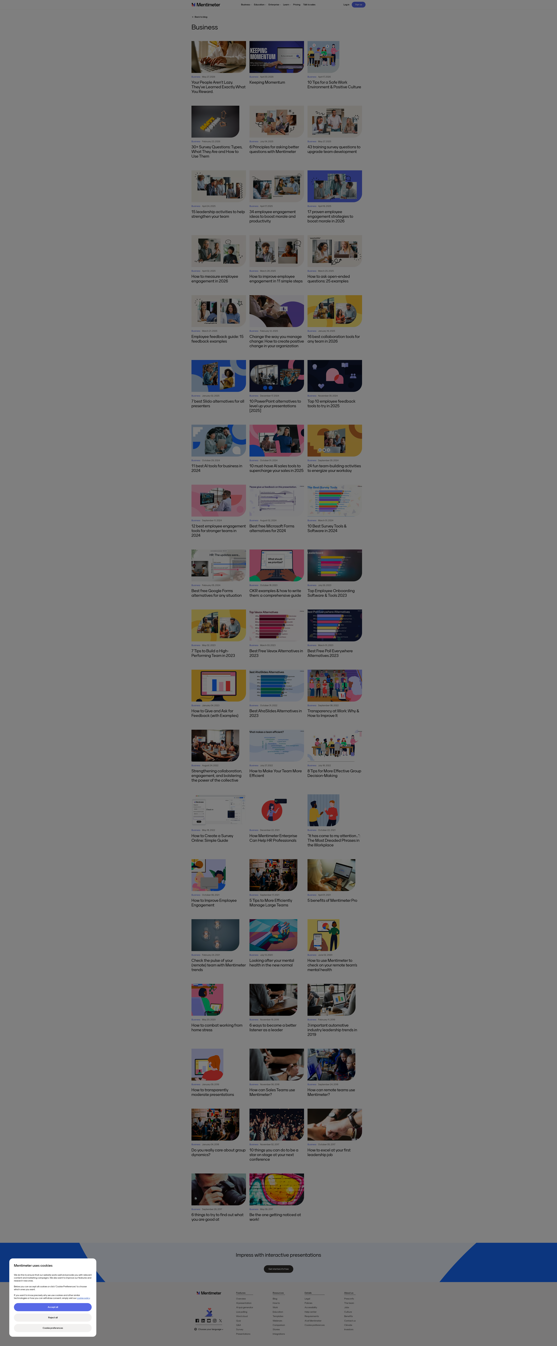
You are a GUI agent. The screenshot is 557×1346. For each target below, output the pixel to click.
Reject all (53, 1317)
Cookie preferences (53, 1328)
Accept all (53, 1307)
